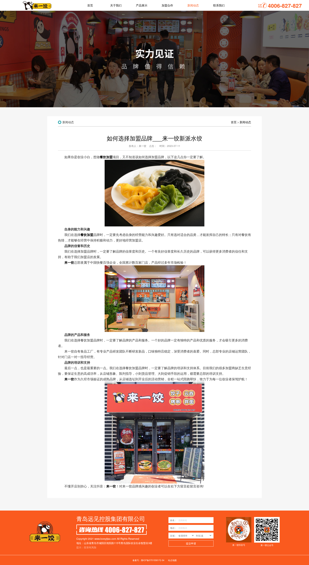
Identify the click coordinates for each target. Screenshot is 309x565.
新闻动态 (245, 122)
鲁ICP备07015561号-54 (152, 560)
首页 (234, 122)
